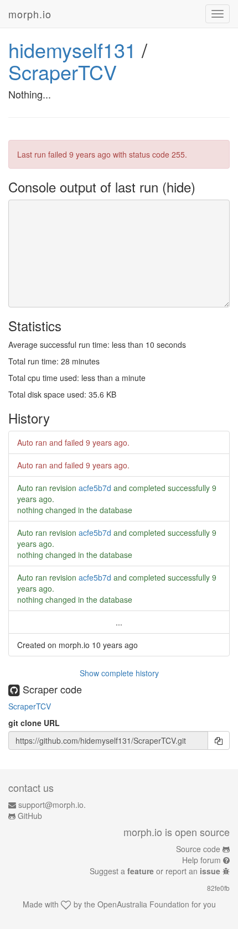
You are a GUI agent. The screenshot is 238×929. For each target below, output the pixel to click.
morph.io (29, 14)
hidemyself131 (72, 49)
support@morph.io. (52, 804)
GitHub (30, 815)
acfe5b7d (95, 487)
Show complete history (119, 673)
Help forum (201, 859)
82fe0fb (218, 888)
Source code (198, 848)
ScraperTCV (62, 72)
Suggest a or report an (155, 870)
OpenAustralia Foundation (143, 904)
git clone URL (34, 722)
